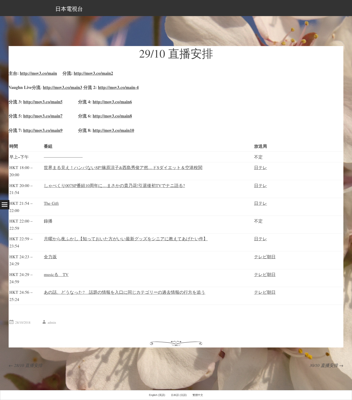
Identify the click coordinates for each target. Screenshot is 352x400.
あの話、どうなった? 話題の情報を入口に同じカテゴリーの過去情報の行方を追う (124, 292)
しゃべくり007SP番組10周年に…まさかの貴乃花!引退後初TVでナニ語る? (114, 185)
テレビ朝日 (265, 256)
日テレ (260, 167)
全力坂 (50, 256)
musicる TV (56, 274)
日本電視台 (69, 8)
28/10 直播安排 (25, 365)
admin (52, 322)
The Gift (51, 203)
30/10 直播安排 (326, 365)
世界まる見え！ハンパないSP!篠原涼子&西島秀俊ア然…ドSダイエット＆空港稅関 (123, 167)
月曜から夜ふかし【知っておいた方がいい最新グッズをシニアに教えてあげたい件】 (126, 238)
